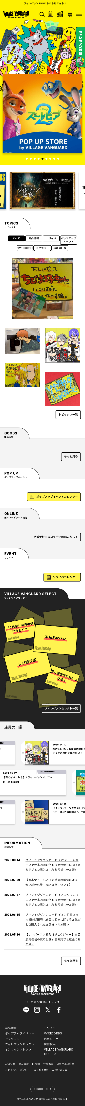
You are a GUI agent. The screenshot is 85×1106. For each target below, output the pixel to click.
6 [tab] (46, 159)
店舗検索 (50, 1044)
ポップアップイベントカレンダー (57, 497)
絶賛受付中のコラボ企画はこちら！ (56, 537)
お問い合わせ (59, 1070)
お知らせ (10, 1064)
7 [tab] (50, 159)
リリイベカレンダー (65, 577)
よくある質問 (41, 1070)
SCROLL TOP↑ (43, 1089)
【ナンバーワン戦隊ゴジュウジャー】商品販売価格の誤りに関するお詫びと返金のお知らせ (53, 940)
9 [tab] (58, 159)
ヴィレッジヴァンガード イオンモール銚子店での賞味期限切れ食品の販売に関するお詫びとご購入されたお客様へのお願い (53, 865)
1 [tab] (27, 159)
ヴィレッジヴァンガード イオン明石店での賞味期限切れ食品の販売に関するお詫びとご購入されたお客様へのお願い (53, 920)
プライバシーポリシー (17, 1070)
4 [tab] (39, 159)
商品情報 (34, 238)
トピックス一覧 (68, 415)
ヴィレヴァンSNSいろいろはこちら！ (34, 3)
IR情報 (36, 1064)
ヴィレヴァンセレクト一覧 (61, 709)
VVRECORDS (25, 248)
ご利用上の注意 (65, 1064)
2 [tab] (31, 159)
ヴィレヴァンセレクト (19, 1044)
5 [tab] (42, 159)
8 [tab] (54, 159)
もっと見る (71, 457)
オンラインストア (16, 1050)
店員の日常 (60, 248)
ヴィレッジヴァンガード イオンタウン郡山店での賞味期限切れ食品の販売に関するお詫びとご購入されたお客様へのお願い (53, 900)
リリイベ (51, 238)
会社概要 (48, 1064)
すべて (16, 238)
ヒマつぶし (42, 248)
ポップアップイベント (68, 240)
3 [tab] (35, 159)
